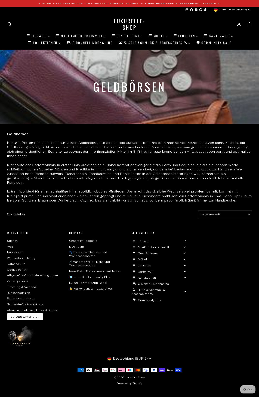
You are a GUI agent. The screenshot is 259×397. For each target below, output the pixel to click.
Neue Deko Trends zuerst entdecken (95, 271)
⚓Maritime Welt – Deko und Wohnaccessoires (89, 263)
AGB (10, 246)
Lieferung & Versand (21, 287)
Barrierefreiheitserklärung (25, 304)
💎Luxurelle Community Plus (89, 277)
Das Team (76, 246)
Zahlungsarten (17, 281)
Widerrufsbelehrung (21, 258)
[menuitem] (38, 35)
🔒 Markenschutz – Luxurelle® (91, 288)
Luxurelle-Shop (129, 24)
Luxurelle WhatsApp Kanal (88, 282)
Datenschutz (16, 264)
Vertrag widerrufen (25, 316)
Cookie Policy (17, 269)
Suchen (12, 240)
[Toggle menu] (185, 241)
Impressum (15, 252)
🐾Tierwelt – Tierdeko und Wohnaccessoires (88, 254)
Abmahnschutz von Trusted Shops (32, 310)
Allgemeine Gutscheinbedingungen (32, 275)
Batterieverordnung (21, 298)
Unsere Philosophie (83, 240)
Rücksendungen (18, 292)
